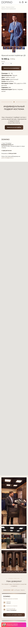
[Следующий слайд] (24, 29)
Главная (3, 7)
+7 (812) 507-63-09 (6, 150)
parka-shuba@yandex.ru (7, 157)
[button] (20, 2)
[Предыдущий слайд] (4, 29)
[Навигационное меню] (26, 2)
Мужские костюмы (10, 7)
